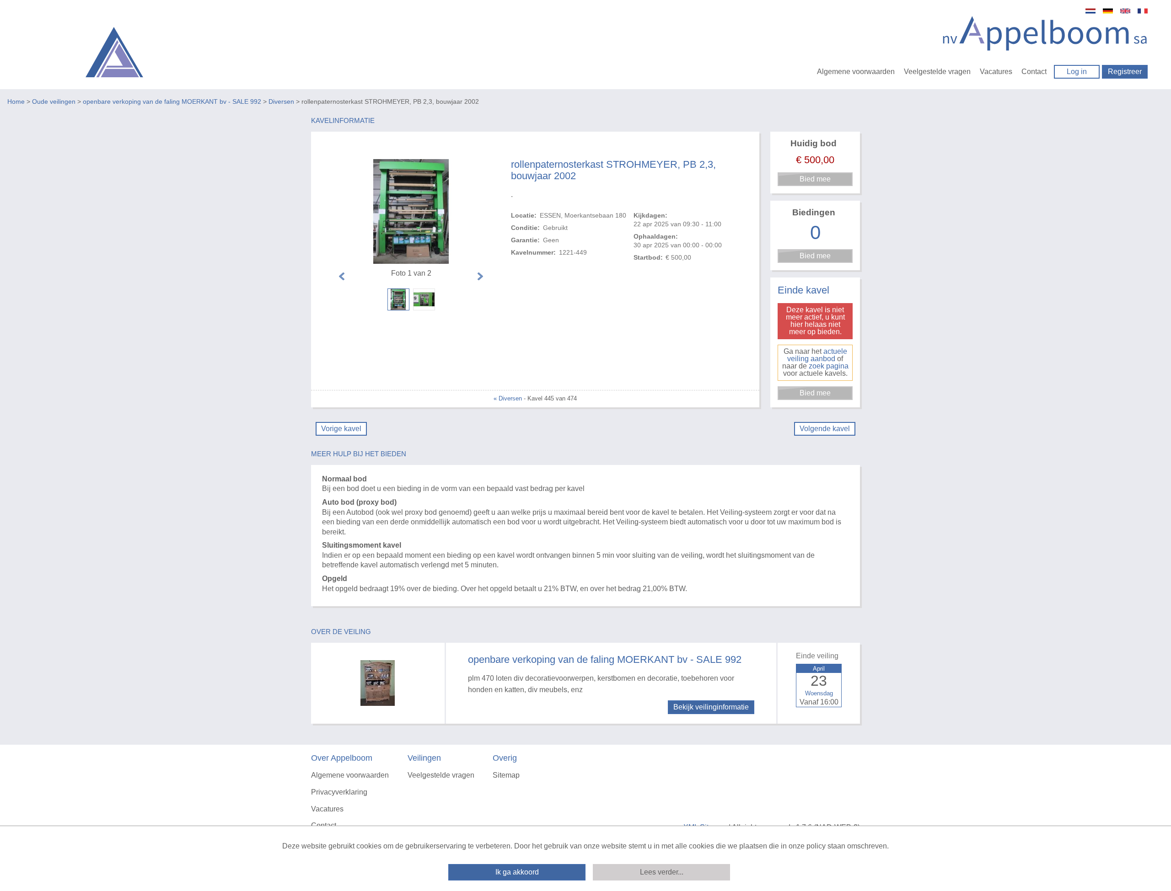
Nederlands (1090, 11)
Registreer (1125, 71)
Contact (1034, 71)
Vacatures (996, 71)
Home (16, 101)
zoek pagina (829, 366)
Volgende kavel (825, 428)
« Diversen (508, 398)
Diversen (281, 101)
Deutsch (1108, 11)
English (1125, 11)
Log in (1077, 71)
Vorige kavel (341, 428)
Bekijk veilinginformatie (711, 707)
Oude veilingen (53, 101)
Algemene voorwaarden (856, 71)
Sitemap (506, 775)
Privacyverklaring (339, 792)
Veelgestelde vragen (937, 71)
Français (1143, 11)
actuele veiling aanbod (817, 355)
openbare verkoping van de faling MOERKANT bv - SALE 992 (172, 101)
